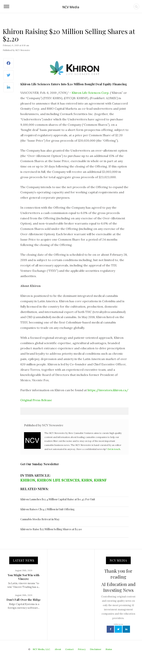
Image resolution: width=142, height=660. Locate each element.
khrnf (100, 480)
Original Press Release (36, 400)
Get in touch (113, 449)
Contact (69, 649)
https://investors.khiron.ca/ (108, 390)
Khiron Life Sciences (58, 480)
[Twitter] (8, 77)
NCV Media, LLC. (41, 649)
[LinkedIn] (8, 89)
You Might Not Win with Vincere (23, 577)
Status (109, 649)
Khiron (27, 480)
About (58, 649)
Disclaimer (95, 649)
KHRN (86, 480)
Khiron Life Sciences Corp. (90, 93)
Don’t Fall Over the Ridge (23, 599)
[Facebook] (8, 65)
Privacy (82, 649)
